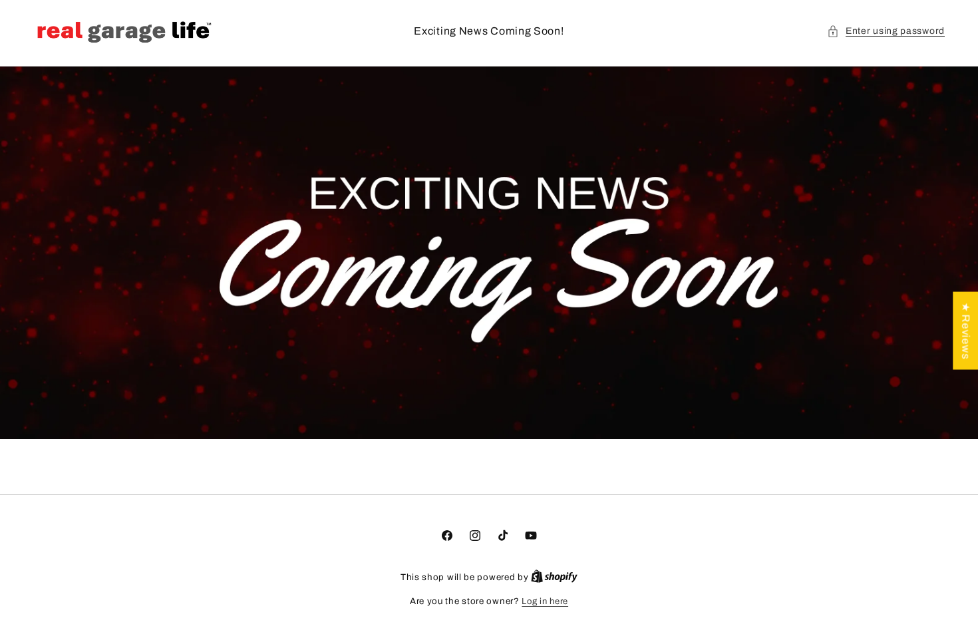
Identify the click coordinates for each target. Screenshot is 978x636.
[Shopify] (554, 577)
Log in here (545, 601)
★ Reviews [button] (965, 331)
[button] (886, 31)
